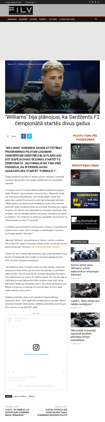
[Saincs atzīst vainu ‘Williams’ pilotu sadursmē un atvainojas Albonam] (85, 254)
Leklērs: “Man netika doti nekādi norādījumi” (85, 302)
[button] (96, 19)
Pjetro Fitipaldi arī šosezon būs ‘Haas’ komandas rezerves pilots (52, 412)
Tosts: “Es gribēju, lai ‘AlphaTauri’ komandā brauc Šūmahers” (17, 412)
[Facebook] (89, 2)
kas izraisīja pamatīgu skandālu (46, 247)
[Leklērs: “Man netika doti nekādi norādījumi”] (85, 290)
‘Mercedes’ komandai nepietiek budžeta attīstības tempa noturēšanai (83, 335)
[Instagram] (92, 2)
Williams (32, 396)
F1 (16, 64)
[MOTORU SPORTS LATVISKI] (21, 10)
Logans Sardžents (20, 396)
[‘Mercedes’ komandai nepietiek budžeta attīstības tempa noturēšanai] (85, 320)
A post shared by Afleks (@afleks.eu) (36, 386)
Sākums (10, 64)
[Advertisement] (52, 41)
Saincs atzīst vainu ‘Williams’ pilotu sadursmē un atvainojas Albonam (85, 270)
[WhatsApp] (98, 2)
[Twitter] (95, 2)
